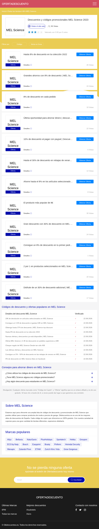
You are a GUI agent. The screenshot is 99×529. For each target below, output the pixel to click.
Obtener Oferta (85, 54)
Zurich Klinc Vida (52, 449)
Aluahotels (31, 510)
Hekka (72, 440)
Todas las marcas (9, 514)
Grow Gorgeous (70, 449)
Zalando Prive (25, 449)
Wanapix (11, 449)
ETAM (38, 449)
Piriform (57, 444)
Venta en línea (36, 44)
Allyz (9, 440)
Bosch (25, 444)
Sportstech (61, 440)
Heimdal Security (72, 444)
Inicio (4, 11)
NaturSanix (32, 440)
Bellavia (19, 440)
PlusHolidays (46, 440)
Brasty (47, 444)
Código (19, 44)
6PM (4, 510)
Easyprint (36, 444)
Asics (28, 514)
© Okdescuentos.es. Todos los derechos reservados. (24, 525)
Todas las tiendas (14, 11)
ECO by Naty (12, 444)
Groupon (83, 440)
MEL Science (31, 11)
